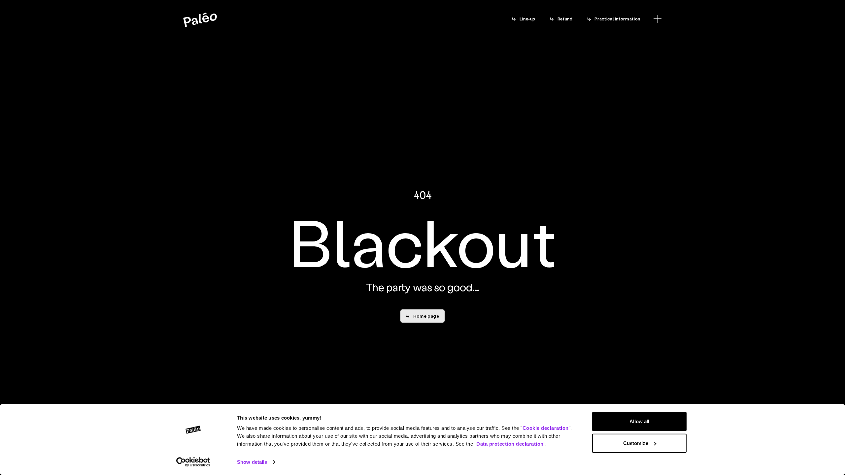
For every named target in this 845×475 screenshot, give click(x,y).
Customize (635, 443)
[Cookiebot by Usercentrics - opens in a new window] (193, 462)
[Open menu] (657, 18)
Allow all (639, 421)
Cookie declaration (546, 428)
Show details (252, 462)
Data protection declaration (510, 444)
